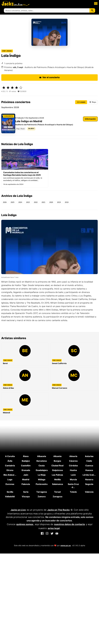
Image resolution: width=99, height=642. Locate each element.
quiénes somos (24, 524)
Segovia (89, 484)
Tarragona (41, 492)
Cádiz (89, 461)
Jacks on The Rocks (58, 509)
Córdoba (73, 465)
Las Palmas (57, 475)
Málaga (41, 479)
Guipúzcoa (57, 470)
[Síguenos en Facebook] (42, 533)
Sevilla (10, 492)
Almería (73, 456)
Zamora (42, 496)
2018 (66, 202)
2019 (59, 202)
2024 (20, 202)
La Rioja (42, 475)
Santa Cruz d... (73, 485)
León (73, 475)
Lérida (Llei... (89, 475)
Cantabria (10, 465)
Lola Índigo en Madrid (28, 121)
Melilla (57, 479)
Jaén (25, 475)
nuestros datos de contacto (69, 524)
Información (90, 119)
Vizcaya (26, 496)
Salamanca (57, 484)
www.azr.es (65, 545)
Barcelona (41, 461)
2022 (36, 202)
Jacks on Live (18, 509)
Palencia (26, 484)
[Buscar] (92, 10)
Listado (82, 102)
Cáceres (73, 461)
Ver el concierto (51, 77)
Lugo (9, 479)
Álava (25, 456)
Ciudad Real (57, 465)
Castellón (26, 465)
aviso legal (54, 528)
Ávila (9, 461)
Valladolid (10, 496)
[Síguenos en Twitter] (52, 533)
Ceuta (42, 465)
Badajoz (26, 461)
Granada (26, 470)
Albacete (41, 456)
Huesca (89, 470)
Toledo (73, 492)
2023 (28, 202)
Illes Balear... (9, 475)
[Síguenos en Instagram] (47, 533)
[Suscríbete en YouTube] (57, 533)
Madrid (25, 479)
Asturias (89, 456)
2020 (51, 202)
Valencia (89, 492)
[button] (96, 3)
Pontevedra (41, 484)
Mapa (93, 102)
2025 (12, 202)
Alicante (57, 456)
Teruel (57, 492)
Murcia (73, 479)
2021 (43, 202)
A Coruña (10, 456)
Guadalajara (42, 470)
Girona (9, 470)
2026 (5, 202)
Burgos (57, 461)
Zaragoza (57, 496)
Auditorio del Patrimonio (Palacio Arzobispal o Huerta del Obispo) (44, 124)
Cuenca (89, 465)
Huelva (73, 470)
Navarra (89, 479)
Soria (25, 492)
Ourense (9, 484)
